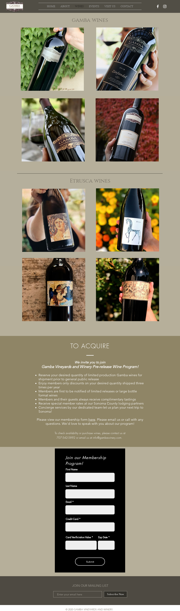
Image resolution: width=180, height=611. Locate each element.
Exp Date (103, 537)
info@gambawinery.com (107, 438)
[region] (53, 61)
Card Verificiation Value (78, 537)
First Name (72, 469)
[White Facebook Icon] (158, 6)
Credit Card (72, 519)
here (91, 420)
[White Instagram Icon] (165, 6)
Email (69, 502)
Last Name (71, 486)
